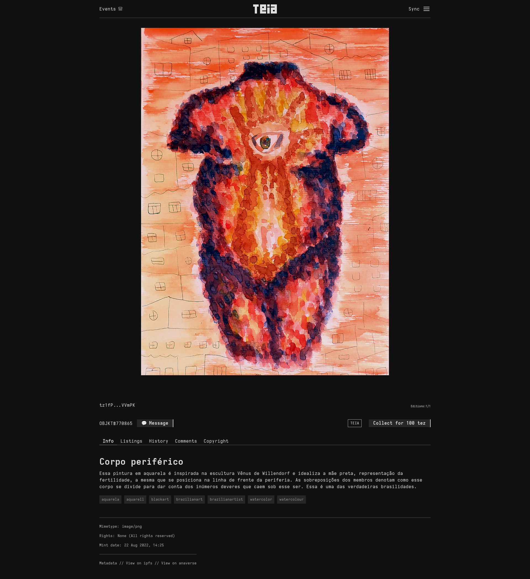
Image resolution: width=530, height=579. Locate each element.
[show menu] (426, 9)
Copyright (216, 441)
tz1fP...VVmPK (117, 405)
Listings (131, 441)
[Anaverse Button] (271, 381)
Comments (186, 441)
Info (108, 441)
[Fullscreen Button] (259, 381)
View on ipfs (139, 563)
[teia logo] (265, 9)
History (158, 441)
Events (107, 9)
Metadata (108, 563)
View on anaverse (179, 563)
